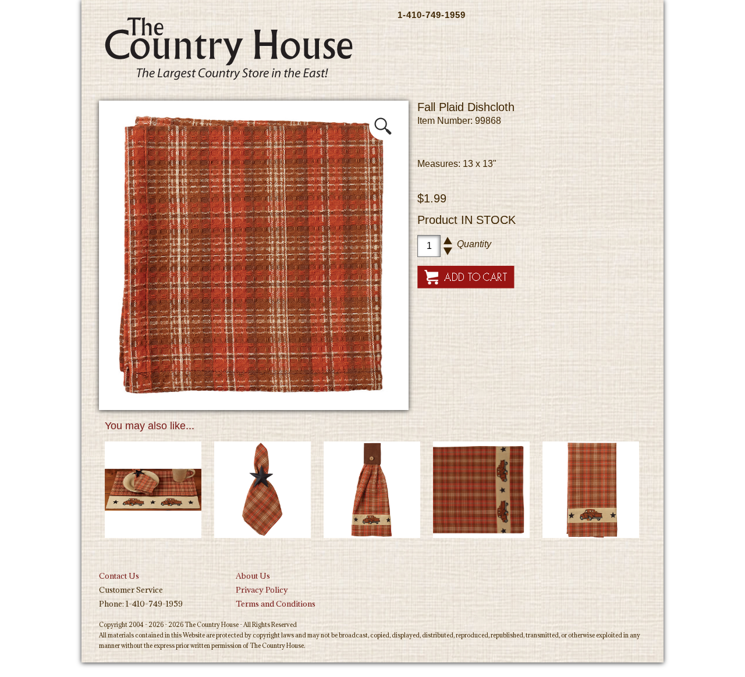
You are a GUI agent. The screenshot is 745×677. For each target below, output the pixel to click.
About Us (253, 576)
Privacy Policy (262, 590)
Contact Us (119, 576)
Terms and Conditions (275, 603)
